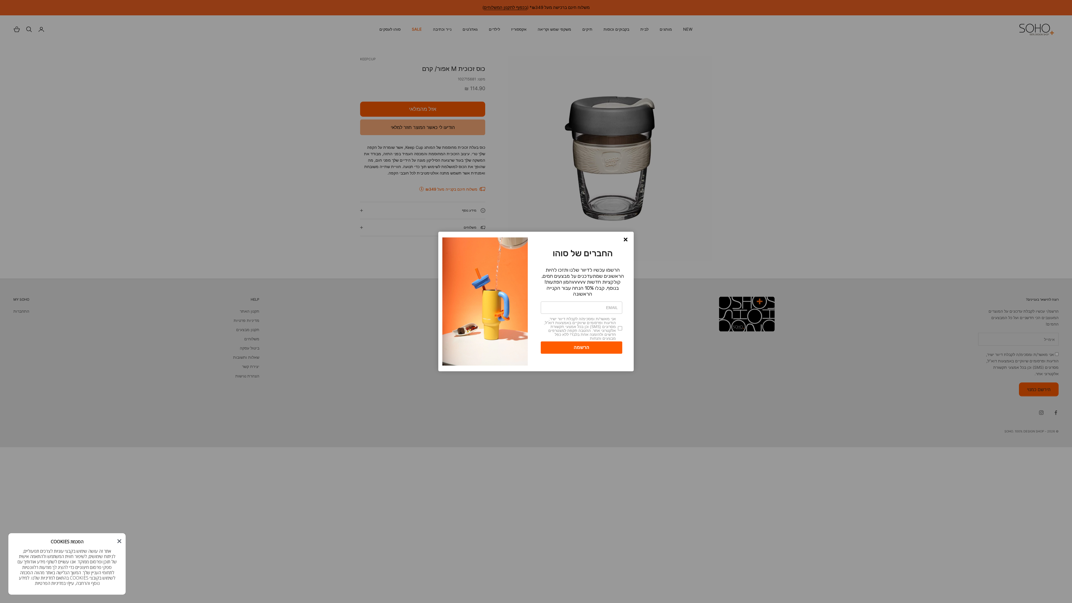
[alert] (67, 564)
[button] (119, 541)
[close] (119, 541)
